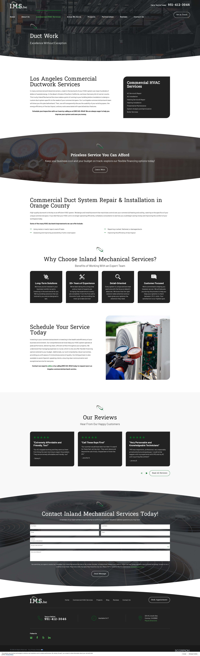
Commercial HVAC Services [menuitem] (48, 17)
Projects (99, 600)
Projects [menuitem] (92, 17)
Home (67, 600)
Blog (107, 600)
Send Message (100, 574)
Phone (32, 532)
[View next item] (147, 473)
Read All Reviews (159, 473)
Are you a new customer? (37, 545)
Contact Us (126, 600)
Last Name (104, 525)
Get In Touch (181, 15)
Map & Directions (151, 620)
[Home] (18, 5)
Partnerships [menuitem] (108, 17)
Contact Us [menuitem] (139, 17)
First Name (33, 525)
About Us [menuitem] (25, 17)
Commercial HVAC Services (83, 600)
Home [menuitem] (12, 17)
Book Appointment (159, 600)
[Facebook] (37, 637)
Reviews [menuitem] (123, 17)
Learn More (100, 170)
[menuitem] (146, 93)
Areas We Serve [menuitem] (74, 17)
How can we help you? (36, 552)
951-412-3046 (179, 5)
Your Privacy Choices (34, 649)
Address (33, 538)
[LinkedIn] (49, 637)
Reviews (116, 600)
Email (103, 532)
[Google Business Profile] (31, 637)
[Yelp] (43, 637)
